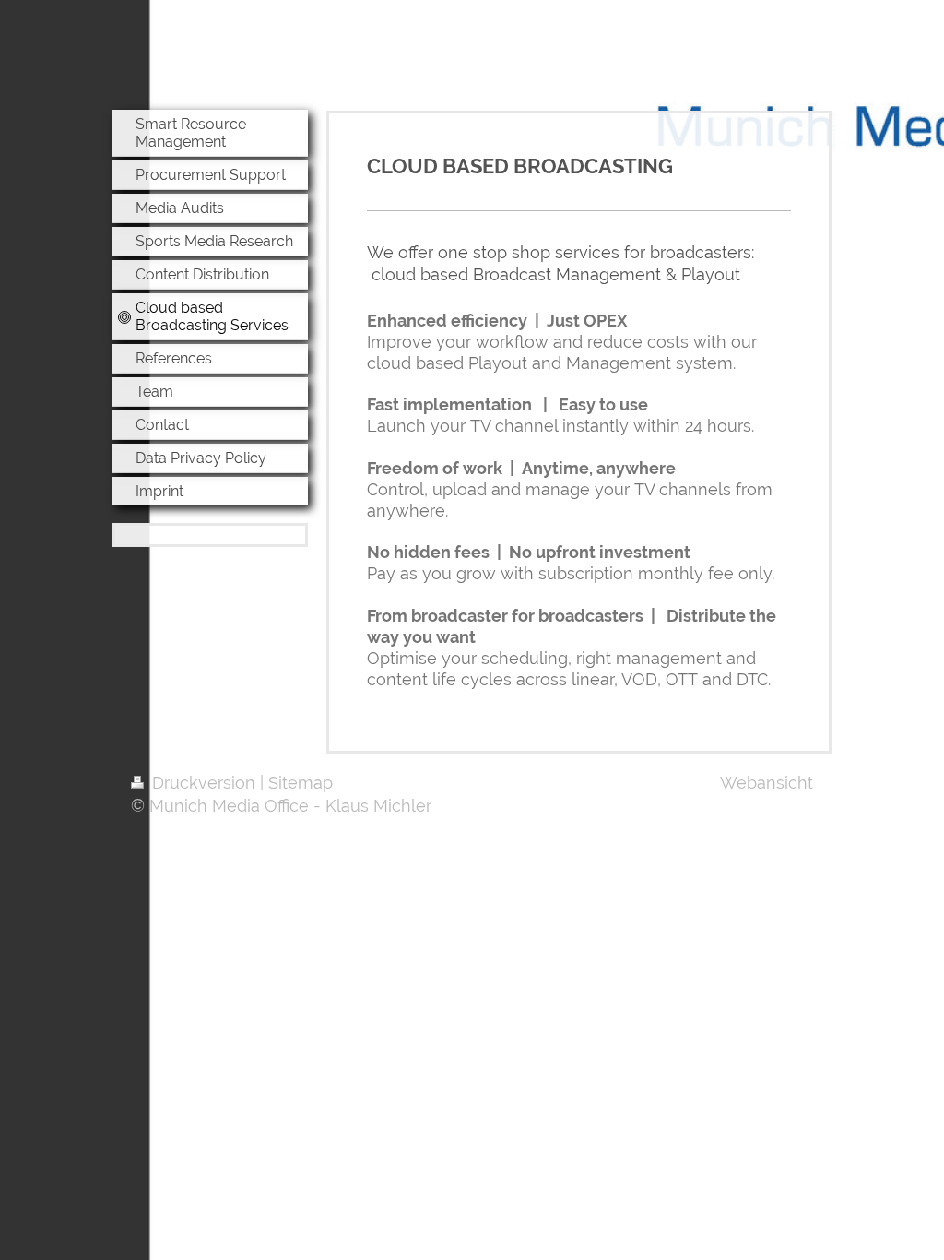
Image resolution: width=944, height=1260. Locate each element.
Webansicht (766, 782)
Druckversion (204, 782)
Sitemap (300, 782)
